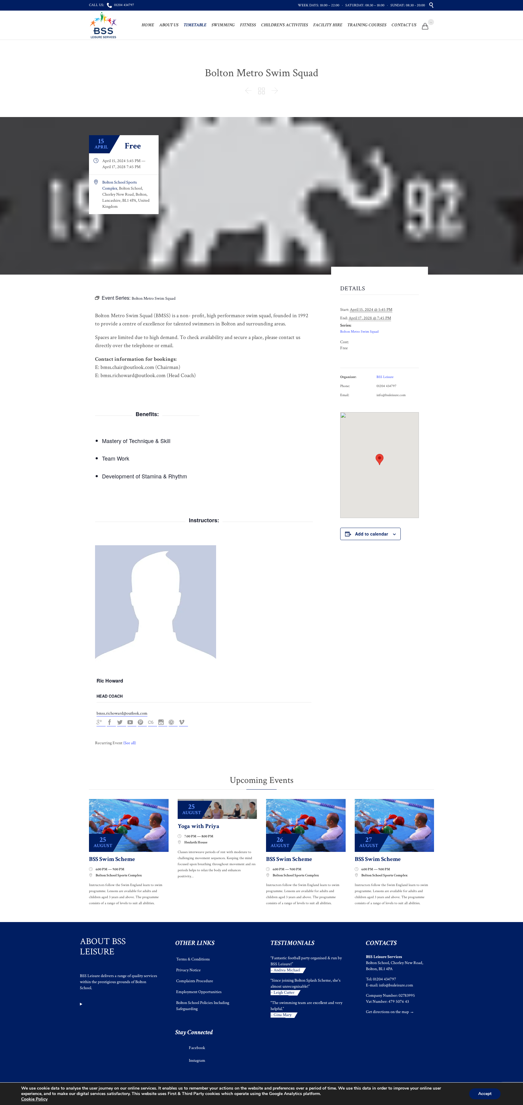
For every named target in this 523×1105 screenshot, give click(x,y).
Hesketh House (195, 842)
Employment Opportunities (199, 992)
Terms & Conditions (193, 959)
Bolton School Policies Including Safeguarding (202, 1006)
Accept (485, 1094)
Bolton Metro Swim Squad (359, 331)
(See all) (129, 743)
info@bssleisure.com (396, 985)
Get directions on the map (387, 1012)
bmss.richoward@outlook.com (122, 713)
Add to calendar (371, 534)
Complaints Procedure (194, 981)
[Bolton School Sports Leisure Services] (103, 25)
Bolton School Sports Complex (119, 875)
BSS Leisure (385, 377)
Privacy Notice (188, 970)
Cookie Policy (34, 1099)
